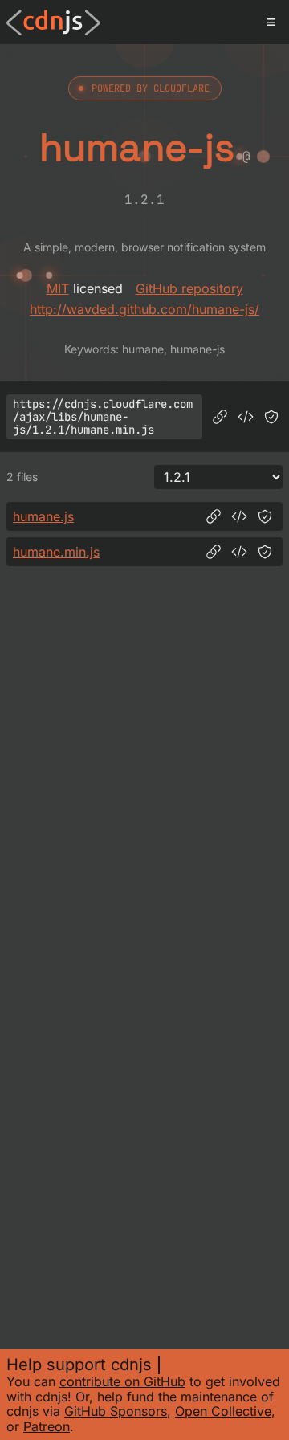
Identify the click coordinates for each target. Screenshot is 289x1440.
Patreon (46, 1426)
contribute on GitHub (122, 1381)
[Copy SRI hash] (271, 417)
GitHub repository (189, 288)
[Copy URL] (220, 417)
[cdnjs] (53, 22)
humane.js (43, 516)
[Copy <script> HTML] (245, 417)
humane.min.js (56, 552)
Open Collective (223, 1411)
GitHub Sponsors (115, 1411)
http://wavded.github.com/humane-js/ (144, 309)
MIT (58, 288)
